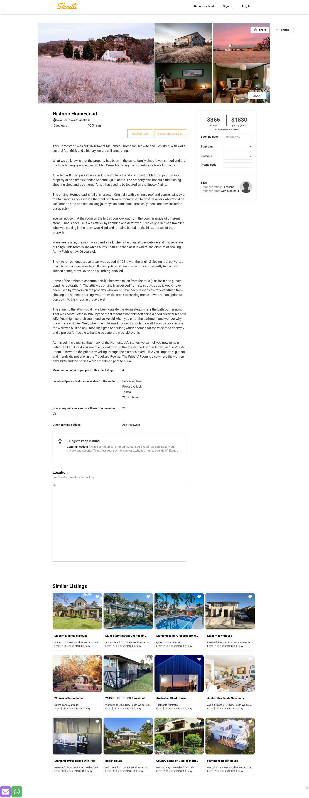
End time (206, 156)
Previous (58, 610)
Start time (207, 146)
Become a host (204, 6)
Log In (246, 6)
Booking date (209, 136)
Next (96, 610)
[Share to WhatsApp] (16, 791)
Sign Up (228, 6)
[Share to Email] (5, 791)
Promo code (208, 164)
